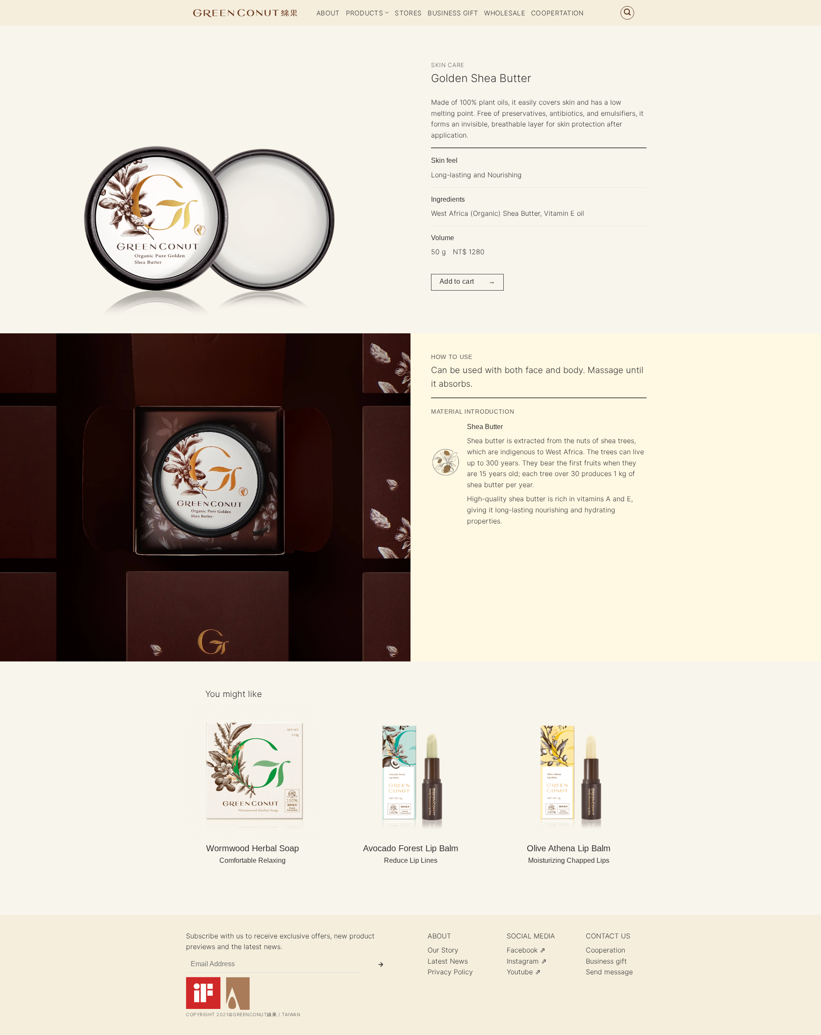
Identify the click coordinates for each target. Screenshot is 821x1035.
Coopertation (557, 13)
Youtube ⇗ (523, 971)
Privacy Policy (450, 971)
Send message (609, 971)
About (328, 13)
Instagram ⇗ (526, 961)
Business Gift (453, 13)
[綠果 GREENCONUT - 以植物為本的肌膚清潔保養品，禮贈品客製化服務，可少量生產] (245, 13)
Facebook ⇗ (526, 950)
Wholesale (504, 13)
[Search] (627, 13)
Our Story (443, 950)
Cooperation (605, 950)
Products (364, 13)
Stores (408, 13)
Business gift (606, 961)
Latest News (448, 961)
